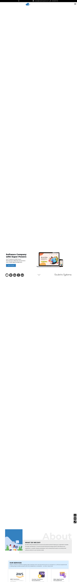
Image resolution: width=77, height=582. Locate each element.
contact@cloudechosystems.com (42, 0)
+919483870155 (54, 0)
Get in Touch (11, 265)
